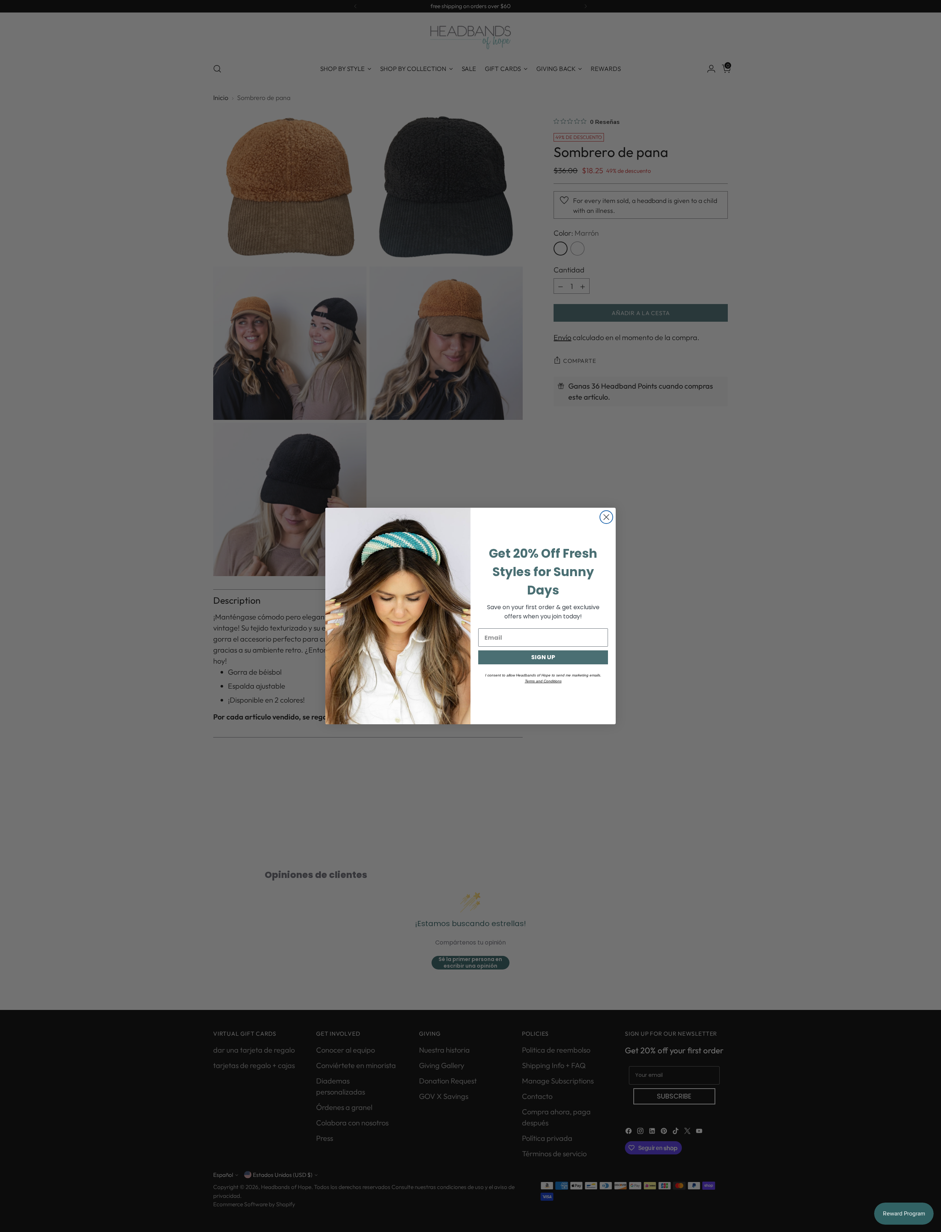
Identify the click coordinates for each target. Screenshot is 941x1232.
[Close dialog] (606, 517)
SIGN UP (543, 657)
